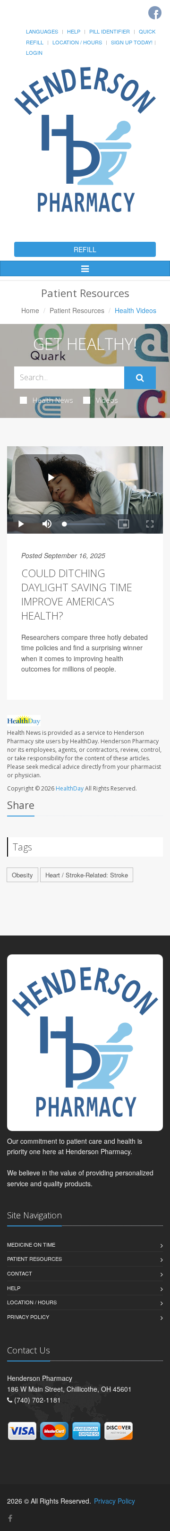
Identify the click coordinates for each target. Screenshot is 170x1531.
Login (34, 52)
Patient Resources (77, 310)
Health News (53, 400)
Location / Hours (77, 42)
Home (30, 310)
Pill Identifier (109, 31)
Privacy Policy (28, 1316)
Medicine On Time (31, 1244)
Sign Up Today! (132, 42)
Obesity (22, 874)
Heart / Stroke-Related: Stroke (86, 874)
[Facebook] (155, 12)
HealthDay (70, 788)
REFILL (85, 249)
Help (73, 31)
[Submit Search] (140, 377)
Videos (107, 400)
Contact (19, 1273)
